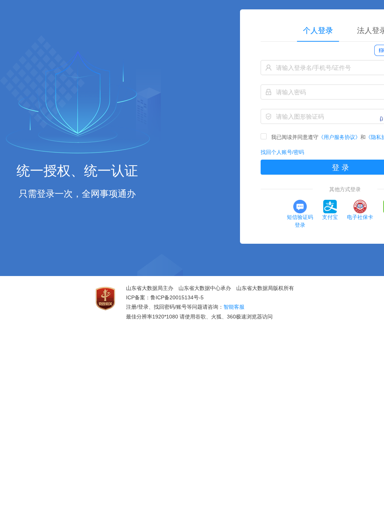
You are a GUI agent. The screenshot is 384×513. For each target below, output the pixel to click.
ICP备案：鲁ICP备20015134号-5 (165, 297)
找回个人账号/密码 (282, 152)
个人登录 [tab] (318, 30)
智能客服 (234, 306)
